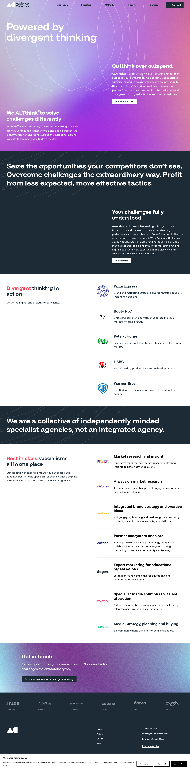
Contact (176, 4)
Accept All (178, 764)
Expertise (86, 4)
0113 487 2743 (151, 728)
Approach (62, 4)
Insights (132, 4)
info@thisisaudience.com (156, 733)
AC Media (110, 4)
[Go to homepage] (17, 4)
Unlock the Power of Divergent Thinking (51, 679)
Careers (154, 4)
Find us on (153, 739)
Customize (144, 764)
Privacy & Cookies (150, 746)
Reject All (162, 764)
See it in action (126, 101)
